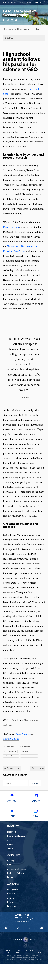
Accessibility (29, 951)
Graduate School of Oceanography (19, 13)
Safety (10, 848)
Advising (10, 898)
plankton (25, 751)
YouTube (12, 20)
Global (9, 840)
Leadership (11, 832)
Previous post (13, 768)
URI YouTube (41, 928)
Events (10, 877)
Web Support (40, 951)
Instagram (8, 20)
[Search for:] (16, 783)
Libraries (10, 902)
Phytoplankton (11, 751)
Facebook (4, 20)
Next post (36, 768)
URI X (30, 928)
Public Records (18, 951)
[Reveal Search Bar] (45, 2)
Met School (26, 746)
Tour (12, 816)
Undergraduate (13, 889)
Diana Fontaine (23, 733)
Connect (12, 801)
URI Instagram (18, 928)
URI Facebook (6, 928)
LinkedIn (16, 20)
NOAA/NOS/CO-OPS (24, 922)
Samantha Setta (11, 738)
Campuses (11, 844)
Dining (9, 865)
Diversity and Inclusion (16, 836)
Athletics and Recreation (17, 869)
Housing (10, 860)
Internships (11, 906)
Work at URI (8, 951)
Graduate (11, 893)
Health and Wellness (15, 873)
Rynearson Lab (11, 227)
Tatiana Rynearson (29, 756)
